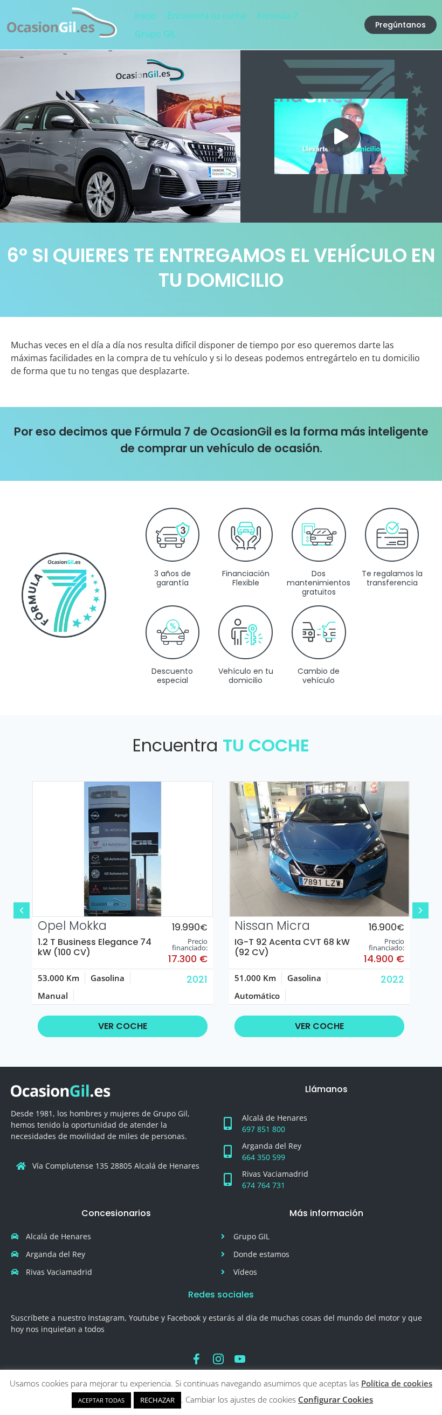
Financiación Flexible (246, 578)
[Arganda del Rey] (227, 1151)
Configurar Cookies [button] (335, 1399)
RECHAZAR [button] (157, 1400)
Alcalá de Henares (274, 1118)
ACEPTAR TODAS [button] (101, 1400)
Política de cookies (396, 1383)
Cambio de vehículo (319, 676)
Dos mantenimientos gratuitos (318, 582)
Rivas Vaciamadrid (275, 1174)
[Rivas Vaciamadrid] (227, 1179)
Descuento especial (172, 676)
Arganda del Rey (271, 1146)
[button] (341, 136)
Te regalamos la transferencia (392, 578)
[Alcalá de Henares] (227, 1123)
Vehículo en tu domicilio (245, 676)
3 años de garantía (172, 578)
